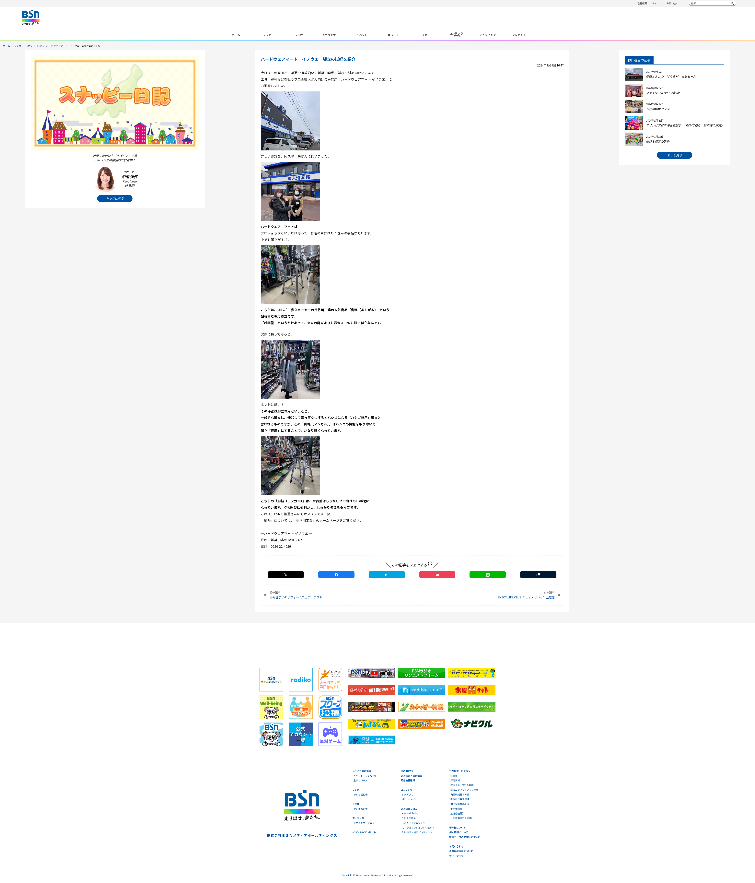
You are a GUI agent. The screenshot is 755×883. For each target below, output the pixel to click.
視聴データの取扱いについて (464, 837)
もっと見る (674, 155)
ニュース (393, 35)
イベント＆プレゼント (364, 832)
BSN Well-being (410, 813)
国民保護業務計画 (459, 804)
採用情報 (455, 780)
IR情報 (453, 775)
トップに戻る (115, 198)
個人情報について (458, 832)
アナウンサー (330, 35)
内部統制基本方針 (459, 794)
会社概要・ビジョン (648, 3)
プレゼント (519, 35)
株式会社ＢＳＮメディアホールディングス (302, 835)
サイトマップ (456, 855)
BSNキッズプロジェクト (415, 822)
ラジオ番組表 (361, 808)
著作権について (457, 827)
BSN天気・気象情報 (411, 775)
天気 (424, 35)
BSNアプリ (407, 794)
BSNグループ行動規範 (462, 785)
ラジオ (299, 35)
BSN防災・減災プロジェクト (417, 832)
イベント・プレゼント (365, 775)
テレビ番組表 (361, 794)
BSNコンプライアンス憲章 (464, 789)
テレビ (267, 35)
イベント (361, 35)
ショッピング (487, 35)
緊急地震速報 (408, 780)
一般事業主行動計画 (461, 818)
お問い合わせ (674, 3)
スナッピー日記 (33, 45)
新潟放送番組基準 (459, 799)
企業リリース (360, 780)
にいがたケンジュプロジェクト (418, 827)
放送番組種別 (457, 813)
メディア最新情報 (361, 770)
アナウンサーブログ (364, 822)
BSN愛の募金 (409, 818)
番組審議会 (456, 808)
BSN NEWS (407, 770)
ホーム (236, 35)
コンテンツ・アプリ (456, 34)
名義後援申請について (461, 851)
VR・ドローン (409, 799)
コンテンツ (406, 789)
